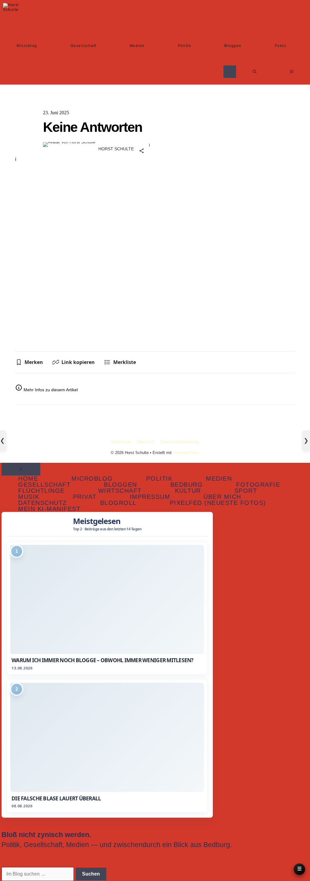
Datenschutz (42, 503)
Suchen (91, 873)
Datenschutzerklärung (180, 441)
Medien (137, 46)
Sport (245, 491)
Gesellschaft (83, 46)
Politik (184, 46)
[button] (254, 72)
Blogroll (118, 503)
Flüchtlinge (41, 491)
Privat (85, 497)
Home (28, 479)
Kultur (188, 491)
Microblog (27, 46)
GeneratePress (186, 452)
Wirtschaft (120, 491)
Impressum (121, 441)
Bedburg (186, 485)
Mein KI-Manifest (49, 509)
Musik (29, 497)
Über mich (146, 441)
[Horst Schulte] (13, 13)
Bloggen (233, 46)
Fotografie (258, 485)
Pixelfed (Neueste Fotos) (218, 503)
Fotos (280, 46)
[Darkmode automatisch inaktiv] (229, 71)
